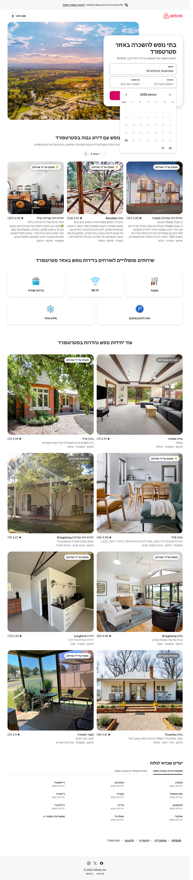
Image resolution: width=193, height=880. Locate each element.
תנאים (89, 873)
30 (170, 148)
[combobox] (143, 71)
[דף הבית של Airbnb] (173, 16)
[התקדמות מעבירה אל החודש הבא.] (126, 95)
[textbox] (160, 84)
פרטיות (100, 873)
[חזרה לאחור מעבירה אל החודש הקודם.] (170, 95)
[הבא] (86, 154)
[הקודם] (104, 154)
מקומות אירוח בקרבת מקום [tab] (168, 771)
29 (126, 140)
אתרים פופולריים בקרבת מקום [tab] (131, 771)
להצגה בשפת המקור (73, 5)
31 (163, 148)
